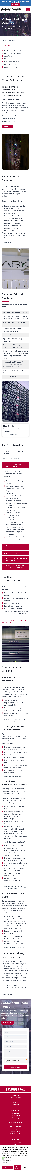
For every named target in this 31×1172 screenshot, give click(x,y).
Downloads (15, 1136)
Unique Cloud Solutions (12, 51)
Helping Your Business (12, 67)
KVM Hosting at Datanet (13, 53)
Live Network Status (15, 1142)
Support (15, 1144)
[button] (3, 1158)
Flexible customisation (12, 62)
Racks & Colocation (15, 1097)
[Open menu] (28, 9)
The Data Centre (15, 1115)
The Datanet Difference (15, 1120)
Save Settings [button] (17, 1167)
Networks (15, 1102)
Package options (10, 64)
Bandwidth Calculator (15, 1133)
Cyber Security (15, 1104)
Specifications (9, 56)
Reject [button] (25, 1167)
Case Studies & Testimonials (15, 1122)
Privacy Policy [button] (23, 1155)
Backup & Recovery (15, 1107)
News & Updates (15, 1129)
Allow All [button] (7, 1167)
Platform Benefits (10, 59)
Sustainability (15, 1118)
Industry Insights (15, 1131)
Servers (16, 1100)
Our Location (15, 1113)
